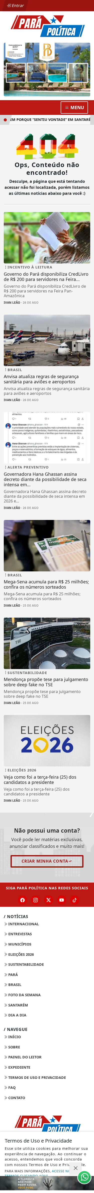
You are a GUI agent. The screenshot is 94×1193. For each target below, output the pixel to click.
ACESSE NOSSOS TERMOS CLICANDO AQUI (42, 1173)
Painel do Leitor (24, 1057)
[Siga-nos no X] (48, 900)
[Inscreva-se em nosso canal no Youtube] (61, 900)
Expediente (18, 1067)
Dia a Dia (16, 1015)
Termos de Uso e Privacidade (36, 1077)
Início (14, 1036)
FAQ (11, 1087)
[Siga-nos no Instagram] (35, 900)
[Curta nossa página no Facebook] (22, 900)
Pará (12, 974)
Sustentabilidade (25, 964)
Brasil (14, 984)
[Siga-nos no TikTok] (74, 900)
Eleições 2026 (20, 954)
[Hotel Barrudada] (47, 70)
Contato (16, 1097)
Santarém (17, 1005)
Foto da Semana (24, 994)
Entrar (17, 5)
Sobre (13, 1047)
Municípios (19, 944)
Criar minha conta (45, 861)
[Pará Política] (47, 26)
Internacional (23, 924)
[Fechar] (75, 1168)
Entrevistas (19, 934)
